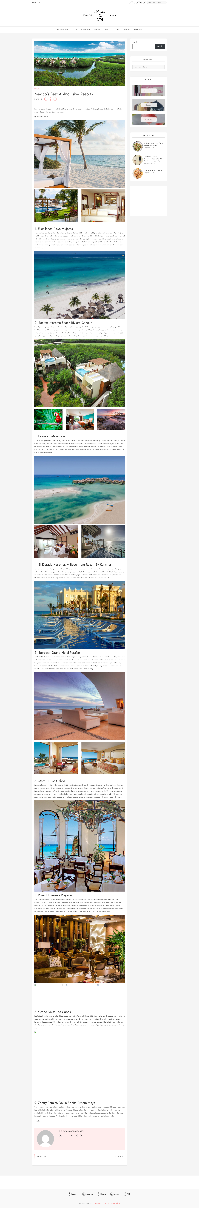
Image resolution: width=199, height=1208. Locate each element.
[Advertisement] (148, 201)
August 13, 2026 (149, 163)
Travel (37, 89)
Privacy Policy (115, 1203)
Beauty (148, 105)
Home (34, 2)
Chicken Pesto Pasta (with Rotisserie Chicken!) (153, 144)
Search (134, 42)
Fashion (138, 30)
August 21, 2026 (149, 148)
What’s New (63, 30)
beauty (127, 30)
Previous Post (42, 1156)
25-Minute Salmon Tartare (153, 170)
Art (148, 90)
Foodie (97, 30)
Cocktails (148, 119)
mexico (38, 1121)
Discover (85, 30)
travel (117, 30)
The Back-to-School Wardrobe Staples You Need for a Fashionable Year (154, 159)
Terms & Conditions (102, 1203)
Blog (39, 2)
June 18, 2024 (38, 99)
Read (75, 30)
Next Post (119, 1156)
